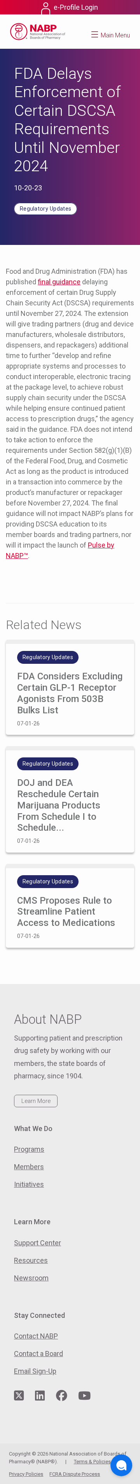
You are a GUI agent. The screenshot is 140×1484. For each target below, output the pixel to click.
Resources (31, 1260)
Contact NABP (36, 1336)
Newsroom (31, 1278)
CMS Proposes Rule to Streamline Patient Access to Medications (66, 912)
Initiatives (29, 1184)
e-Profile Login (76, 7)
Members (29, 1167)
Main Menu (115, 35)
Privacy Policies (26, 1474)
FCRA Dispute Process (74, 1474)
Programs (29, 1149)
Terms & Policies (92, 1461)
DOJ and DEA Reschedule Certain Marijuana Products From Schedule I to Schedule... (58, 805)
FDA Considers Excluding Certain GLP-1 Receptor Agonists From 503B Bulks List (69, 693)
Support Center (37, 1243)
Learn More (36, 1101)
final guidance (59, 282)
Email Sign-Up (35, 1371)
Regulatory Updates (45, 209)
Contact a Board (38, 1353)
